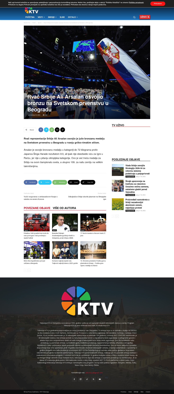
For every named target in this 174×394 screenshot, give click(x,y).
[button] (134, 17)
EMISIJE (136, 392)
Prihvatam (158, 3)
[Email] (57, 129)
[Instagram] (80, 379)
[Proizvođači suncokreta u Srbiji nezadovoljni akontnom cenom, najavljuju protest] (118, 204)
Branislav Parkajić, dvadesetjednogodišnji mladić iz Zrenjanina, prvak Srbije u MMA (63, 235)
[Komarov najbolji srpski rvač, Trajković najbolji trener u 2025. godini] (65, 250)
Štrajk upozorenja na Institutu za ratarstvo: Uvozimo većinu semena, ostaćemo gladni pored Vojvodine (137, 186)
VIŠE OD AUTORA (64, 208)
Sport (39, 23)
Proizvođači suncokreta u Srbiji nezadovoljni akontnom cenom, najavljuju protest (137, 203)
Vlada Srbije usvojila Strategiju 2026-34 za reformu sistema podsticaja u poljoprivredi (137, 169)
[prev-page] (25, 270)
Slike (142, 392)
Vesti (34, 23)
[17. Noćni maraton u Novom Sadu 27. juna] (93, 222)
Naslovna (27, 23)
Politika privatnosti (136, 2)
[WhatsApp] (51, 129)
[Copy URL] (62, 129)
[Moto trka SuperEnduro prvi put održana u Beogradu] (37, 250)
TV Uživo (118, 125)
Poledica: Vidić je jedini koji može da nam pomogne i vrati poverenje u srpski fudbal (36, 235)
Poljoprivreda (130, 176)
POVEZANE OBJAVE (37, 208)
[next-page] (29, 270)
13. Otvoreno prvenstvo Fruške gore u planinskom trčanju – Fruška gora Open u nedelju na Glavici (93, 263)
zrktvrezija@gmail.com (94, 372)
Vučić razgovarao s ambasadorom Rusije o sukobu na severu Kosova (41, 198)
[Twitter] (46, 129)
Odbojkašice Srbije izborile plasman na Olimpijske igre (87, 198)
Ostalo (148, 392)
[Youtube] (99, 379)
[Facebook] (40, 129)
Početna (123, 392)
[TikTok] (87, 379)
